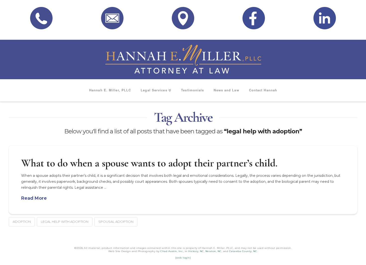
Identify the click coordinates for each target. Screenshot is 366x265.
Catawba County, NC (243, 251)
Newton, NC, (213, 251)
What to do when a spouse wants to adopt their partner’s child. (149, 163)
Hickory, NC (196, 251)
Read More (34, 198)
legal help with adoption (64, 222)
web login (183, 257)
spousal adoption (115, 222)
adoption (22, 222)
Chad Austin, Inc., (172, 251)
